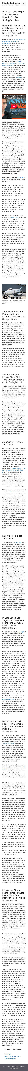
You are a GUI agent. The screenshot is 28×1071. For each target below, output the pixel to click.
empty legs (17, 542)
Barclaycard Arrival (8, 699)
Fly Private (8, 1054)
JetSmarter (12, 492)
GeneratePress (14, 1068)
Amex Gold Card (8, 743)
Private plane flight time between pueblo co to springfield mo (14, 41)
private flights (14, 217)
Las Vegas (19, 77)
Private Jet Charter (11, 3)
